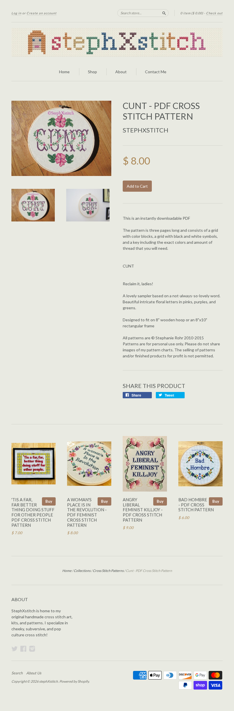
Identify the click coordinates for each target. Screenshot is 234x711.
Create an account (42, 13)
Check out (214, 13)
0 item (191, 13)
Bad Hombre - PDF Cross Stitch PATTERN (196, 504)
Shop (92, 71)
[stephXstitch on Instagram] (32, 648)
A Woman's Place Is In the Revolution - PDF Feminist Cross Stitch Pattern (87, 512)
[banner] (117, 42)
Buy (48, 501)
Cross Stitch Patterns (108, 571)
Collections (82, 571)
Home (64, 71)
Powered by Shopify (74, 681)
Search (17, 673)
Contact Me (155, 71)
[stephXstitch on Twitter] (14, 648)
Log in (16, 13)
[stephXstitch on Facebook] (23, 648)
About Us (33, 673)
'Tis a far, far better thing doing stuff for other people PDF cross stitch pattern (33, 512)
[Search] (164, 13)
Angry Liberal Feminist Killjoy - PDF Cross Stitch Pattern (143, 509)
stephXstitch (145, 130)
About (121, 71)
